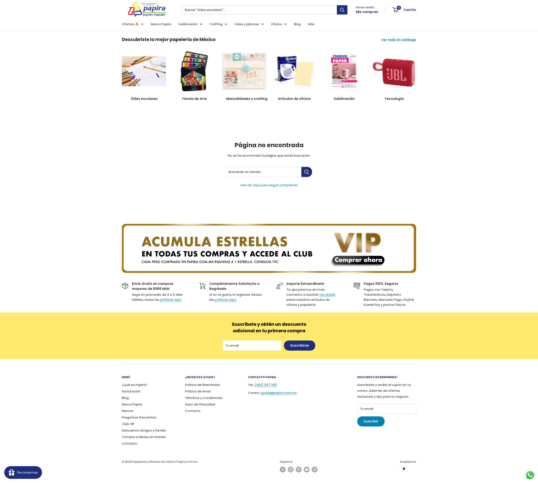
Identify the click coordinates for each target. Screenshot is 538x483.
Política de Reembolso (202, 385)
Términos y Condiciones (203, 398)
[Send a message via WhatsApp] (530, 475)
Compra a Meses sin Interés (144, 437)
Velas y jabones (247, 24)
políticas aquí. (171, 299)
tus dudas (327, 294)
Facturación (131, 391)
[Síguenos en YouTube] (307, 469)
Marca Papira (161, 24)
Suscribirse (299, 345)
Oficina (276, 24)
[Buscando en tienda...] (306, 172)
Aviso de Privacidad (200, 404)
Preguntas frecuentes (139, 417)
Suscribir (371, 421)
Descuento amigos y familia (144, 430)
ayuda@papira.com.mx (278, 393)
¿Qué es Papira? (134, 385)
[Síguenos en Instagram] (291, 469)
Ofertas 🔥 (130, 24)
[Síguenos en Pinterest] (299, 469)
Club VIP (128, 424)
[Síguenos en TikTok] (315, 469)
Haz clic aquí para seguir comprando (269, 185)
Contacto (129, 443)
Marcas (127, 411)
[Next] (416, 73)
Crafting (216, 24)
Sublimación (188, 24)
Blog (297, 24)
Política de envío (198, 391)
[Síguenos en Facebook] (283, 469)
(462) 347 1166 (266, 385)
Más (311, 24)
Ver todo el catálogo (399, 40)
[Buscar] (342, 10)
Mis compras (367, 11)
